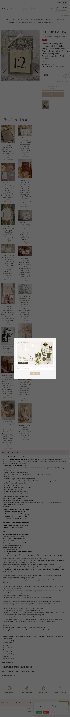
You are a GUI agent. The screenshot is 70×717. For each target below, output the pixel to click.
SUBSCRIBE (35, 373)
